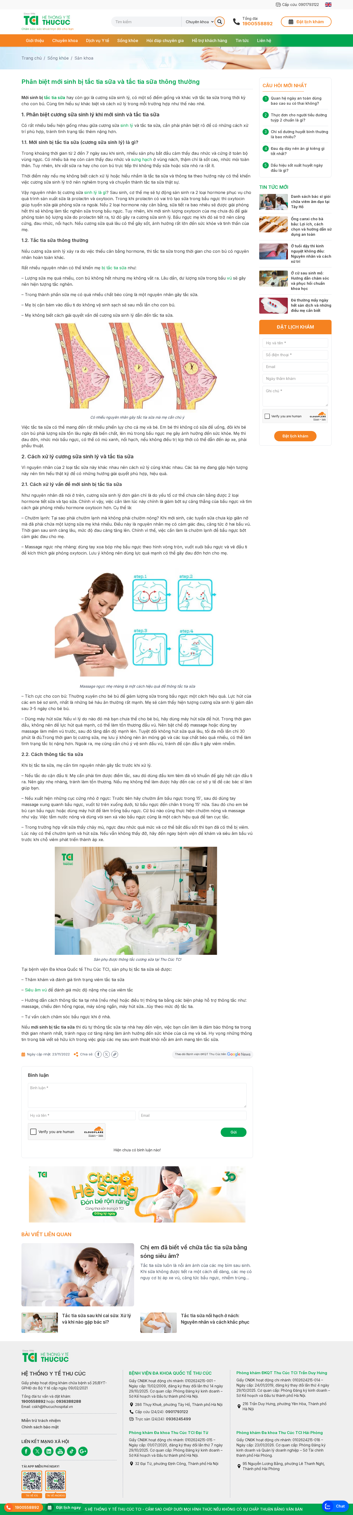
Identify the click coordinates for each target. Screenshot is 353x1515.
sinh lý (126, 125)
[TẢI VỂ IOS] (31, 1481)
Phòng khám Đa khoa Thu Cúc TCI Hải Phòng (279, 1432)
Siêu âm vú (36, 989)
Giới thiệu (35, 40)
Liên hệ (264, 40)
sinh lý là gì (95, 192)
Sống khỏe (127, 40)
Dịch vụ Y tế (97, 40)
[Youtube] (60, 1451)
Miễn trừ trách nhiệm (41, 1420)
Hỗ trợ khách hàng (209, 40)
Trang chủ (31, 58)
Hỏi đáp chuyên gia (165, 40)
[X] (37, 1451)
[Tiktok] (71, 1451)
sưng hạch (141, 159)
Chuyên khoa (65, 40)
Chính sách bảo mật (40, 1426)
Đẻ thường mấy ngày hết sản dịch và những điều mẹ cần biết (311, 305)
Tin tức (242, 40)
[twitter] (106, 1054)
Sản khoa (83, 58)
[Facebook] (26, 1451)
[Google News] (83, 1451)
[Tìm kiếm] (219, 22)
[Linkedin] (48, 1451)
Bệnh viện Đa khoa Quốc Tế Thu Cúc (170, 1373)
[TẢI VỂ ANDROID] (55, 1481)
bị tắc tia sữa (114, 267)
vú (229, 278)
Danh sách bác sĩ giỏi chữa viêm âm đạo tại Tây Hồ (311, 201)
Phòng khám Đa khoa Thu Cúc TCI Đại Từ (168, 1432)
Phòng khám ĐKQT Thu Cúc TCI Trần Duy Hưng (281, 1372)
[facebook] (98, 1054)
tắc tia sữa (54, 97)
